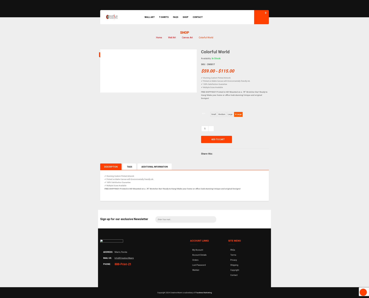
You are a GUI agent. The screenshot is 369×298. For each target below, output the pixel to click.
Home (159, 37)
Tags (129, 167)
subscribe (211, 219)
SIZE (203, 113)
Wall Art (172, 37)
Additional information (154, 167)
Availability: (206, 58)
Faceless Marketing (204, 293)
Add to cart (218, 139)
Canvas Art (187, 37)
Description (111, 167)
